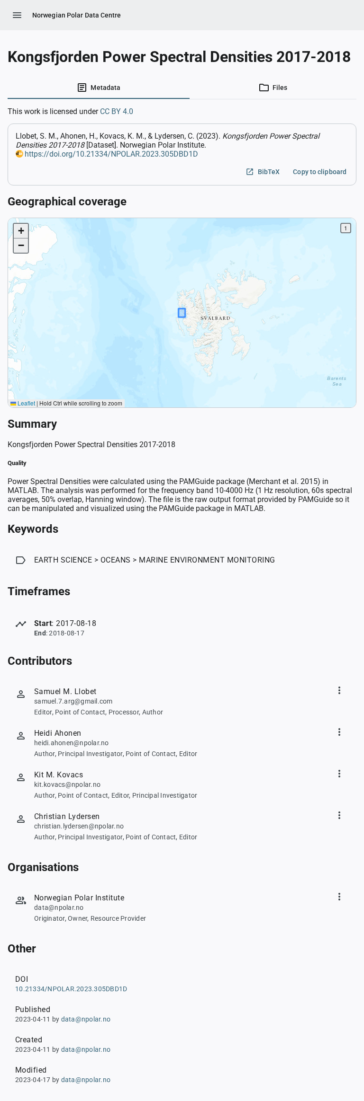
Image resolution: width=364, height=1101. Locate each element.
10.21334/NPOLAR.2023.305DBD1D (71, 989)
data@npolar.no (86, 1019)
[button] (21, 231)
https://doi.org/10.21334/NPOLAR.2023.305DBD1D (111, 154)
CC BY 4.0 (116, 111)
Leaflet (25, 403)
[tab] (99, 87)
